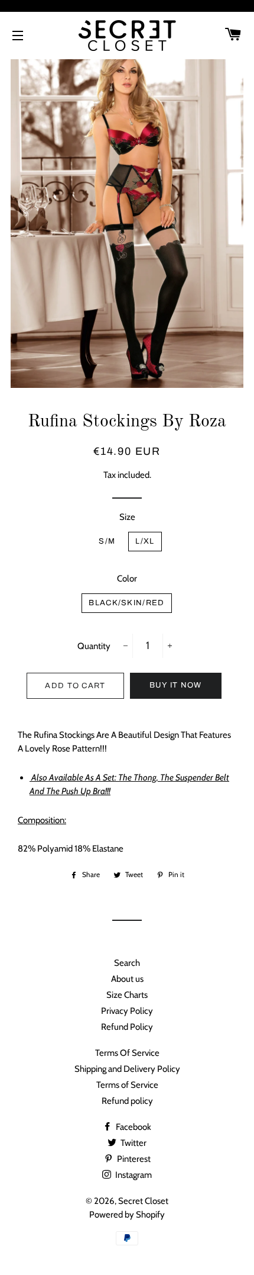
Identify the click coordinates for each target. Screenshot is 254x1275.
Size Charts (127, 995)
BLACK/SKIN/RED (126, 603)
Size (127, 517)
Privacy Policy (127, 1011)
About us (127, 979)
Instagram (132, 1175)
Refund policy (127, 1101)
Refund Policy (127, 1027)
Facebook (132, 1127)
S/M (107, 541)
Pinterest (133, 1159)
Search (127, 963)
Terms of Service (127, 1085)
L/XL (144, 541)
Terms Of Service (127, 1053)
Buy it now (175, 685)
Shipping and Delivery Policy (127, 1069)
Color (127, 578)
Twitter (132, 1143)
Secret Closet (143, 1201)
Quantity (93, 646)
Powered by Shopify (127, 1214)
